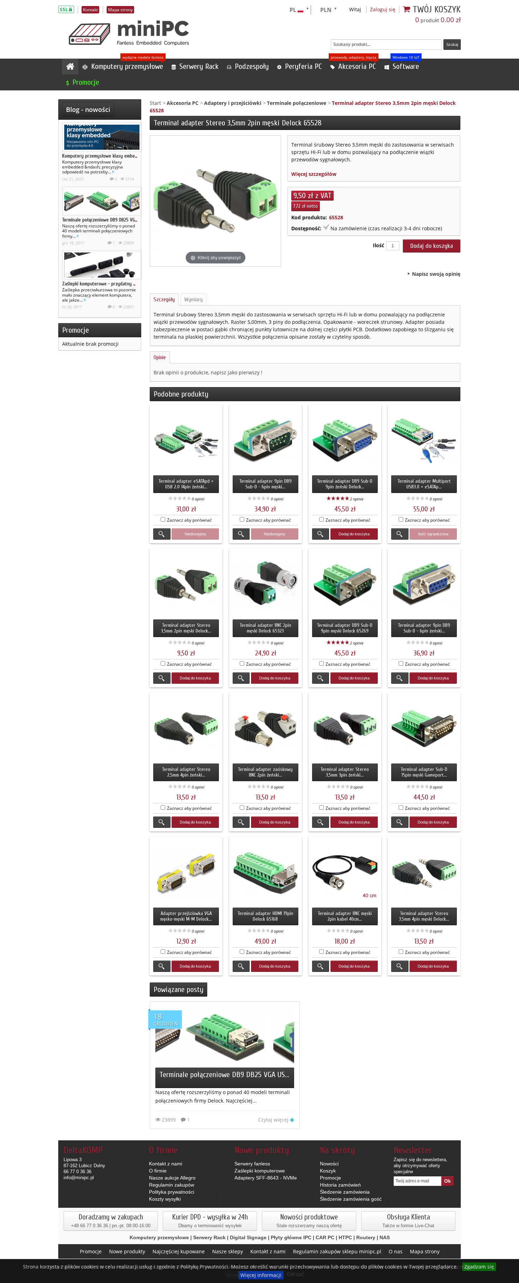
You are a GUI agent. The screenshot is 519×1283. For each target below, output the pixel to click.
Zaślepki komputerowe (259, 1171)
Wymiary (193, 299)
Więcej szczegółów (313, 174)
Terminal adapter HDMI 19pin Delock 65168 (265, 916)
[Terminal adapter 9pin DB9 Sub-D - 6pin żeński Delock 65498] (424, 585)
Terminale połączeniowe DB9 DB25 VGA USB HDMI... (111, 220)
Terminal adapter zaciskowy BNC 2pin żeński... (265, 772)
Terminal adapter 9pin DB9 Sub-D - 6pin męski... (265, 484)
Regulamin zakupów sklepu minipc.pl (337, 1251)
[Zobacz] (161, 534)
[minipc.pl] (129, 33)
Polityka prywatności (171, 1192)
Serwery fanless (252, 1163)
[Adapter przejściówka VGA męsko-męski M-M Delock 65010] (186, 873)
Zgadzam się (479, 1266)
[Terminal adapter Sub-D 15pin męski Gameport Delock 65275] (424, 729)
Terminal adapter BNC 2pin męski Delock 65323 (265, 628)
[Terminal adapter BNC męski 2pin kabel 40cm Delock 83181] (345, 873)
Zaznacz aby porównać (189, 520)
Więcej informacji (260, 1275)
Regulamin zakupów (171, 1185)
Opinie (160, 357)
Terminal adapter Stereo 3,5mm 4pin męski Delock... (424, 916)
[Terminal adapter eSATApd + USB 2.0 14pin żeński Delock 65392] (186, 441)
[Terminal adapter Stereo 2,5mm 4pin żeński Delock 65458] (186, 729)
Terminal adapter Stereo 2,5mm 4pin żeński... (186, 772)
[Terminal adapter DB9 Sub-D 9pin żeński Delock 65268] (345, 441)
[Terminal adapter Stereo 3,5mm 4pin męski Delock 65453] (424, 873)
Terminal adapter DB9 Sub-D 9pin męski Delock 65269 (344, 628)
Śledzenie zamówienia (345, 1192)
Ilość (378, 245)
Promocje (75, 330)
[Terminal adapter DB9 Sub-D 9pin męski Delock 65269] (345, 585)
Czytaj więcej (274, 1119)
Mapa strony (425, 1251)
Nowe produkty (127, 1251)
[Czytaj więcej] (113, 172)
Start (155, 103)
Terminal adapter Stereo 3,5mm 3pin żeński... (345, 772)
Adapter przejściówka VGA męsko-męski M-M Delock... (186, 916)
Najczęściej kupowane (179, 1251)
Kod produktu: (309, 217)
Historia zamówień (340, 1185)
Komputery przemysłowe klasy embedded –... (106, 156)
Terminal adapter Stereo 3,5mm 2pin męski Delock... (186, 628)
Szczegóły (164, 299)
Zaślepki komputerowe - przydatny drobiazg (106, 284)
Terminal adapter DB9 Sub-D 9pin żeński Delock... (344, 484)
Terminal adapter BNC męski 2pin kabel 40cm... (345, 916)
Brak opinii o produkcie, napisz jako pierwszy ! (208, 372)
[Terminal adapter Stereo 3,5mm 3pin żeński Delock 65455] (345, 729)
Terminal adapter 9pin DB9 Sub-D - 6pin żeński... (424, 628)
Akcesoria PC (182, 103)
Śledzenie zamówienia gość (351, 1199)
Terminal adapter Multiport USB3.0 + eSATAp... (424, 484)
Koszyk (328, 1171)
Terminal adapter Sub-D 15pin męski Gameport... (424, 772)
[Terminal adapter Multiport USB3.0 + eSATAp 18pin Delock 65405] (424, 441)
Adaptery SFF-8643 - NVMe (265, 1178)
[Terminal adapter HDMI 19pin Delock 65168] (265, 873)
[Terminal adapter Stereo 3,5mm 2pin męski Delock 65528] (186, 585)
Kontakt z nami (165, 1163)
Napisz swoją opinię (436, 274)
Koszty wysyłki (165, 1199)
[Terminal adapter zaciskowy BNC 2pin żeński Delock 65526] (265, 729)
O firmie (158, 1171)
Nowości (329, 1163)
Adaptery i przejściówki (232, 103)
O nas (395, 1251)
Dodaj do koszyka (354, 534)
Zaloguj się (382, 9)
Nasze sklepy (227, 1251)
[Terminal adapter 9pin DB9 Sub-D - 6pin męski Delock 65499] (265, 441)
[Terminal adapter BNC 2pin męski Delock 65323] (265, 585)
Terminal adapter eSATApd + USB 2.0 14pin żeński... (186, 484)
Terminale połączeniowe (296, 103)
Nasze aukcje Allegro (172, 1178)
